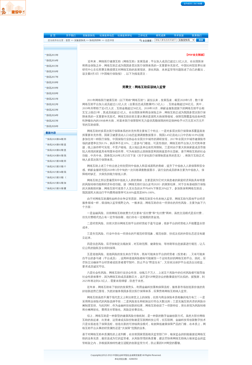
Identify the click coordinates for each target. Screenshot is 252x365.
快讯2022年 (52, 104)
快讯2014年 (52, 60)
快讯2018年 (52, 82)
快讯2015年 (52, 66)
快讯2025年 (52, 120)
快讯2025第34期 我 (56, 172)
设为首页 (188, 3)
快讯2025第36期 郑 (56, 161)
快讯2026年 (52, 126)
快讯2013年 (52, 55)
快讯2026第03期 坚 (56, 144)
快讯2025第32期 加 (56, 183)
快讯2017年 (52, 77)
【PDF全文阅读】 (195, 54)
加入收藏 (198, 3)
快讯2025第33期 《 (56, 177)
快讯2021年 (52, 99)
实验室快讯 (79, 40)
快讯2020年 (52, 93)
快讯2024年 (52, 115)
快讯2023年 (52, 110)
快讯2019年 (52, 88)
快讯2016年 (52, 71)
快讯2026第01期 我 (56, 155)
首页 (68, 40)
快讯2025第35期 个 (56, 166)
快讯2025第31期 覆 (56, 188)
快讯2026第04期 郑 (56, 139)
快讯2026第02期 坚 (56, 150)
